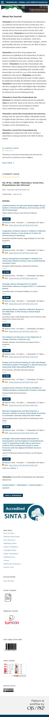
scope (24, 72)
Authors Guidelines (10, 547)
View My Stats (8, 581)
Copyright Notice (9, 550)
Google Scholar (8, 485)
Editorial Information (11, 536)
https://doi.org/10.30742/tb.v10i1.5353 (23, 465)
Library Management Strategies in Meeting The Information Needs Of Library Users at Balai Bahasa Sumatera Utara (23, 261)
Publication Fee (9, 557)
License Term (8, 567)
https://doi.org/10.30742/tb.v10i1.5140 (23, 433)
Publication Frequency (12, 564)
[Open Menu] (2, 2)
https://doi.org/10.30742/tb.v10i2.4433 (23, 357)
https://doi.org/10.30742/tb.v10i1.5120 (23, 304)
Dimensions (22, 485)
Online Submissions (10, 553)
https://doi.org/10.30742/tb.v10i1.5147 (23, 331)
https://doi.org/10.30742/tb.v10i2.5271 (23, 278)
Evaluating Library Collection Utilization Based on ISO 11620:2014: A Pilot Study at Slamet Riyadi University (23, 311)
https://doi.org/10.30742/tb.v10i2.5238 (23, 382)
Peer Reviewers (9, 540)
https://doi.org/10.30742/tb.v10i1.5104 (23, 405)
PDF (7, 219)
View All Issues (9, 468)
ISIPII (30, 133)
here (27, 125)
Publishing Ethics (9, 543)
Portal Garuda (35, 485)
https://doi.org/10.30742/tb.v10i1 (18, 190)
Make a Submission (13, 495)
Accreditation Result (10, 148)
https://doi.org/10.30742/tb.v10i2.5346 (23, 225)
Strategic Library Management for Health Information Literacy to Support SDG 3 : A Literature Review (24, 286)
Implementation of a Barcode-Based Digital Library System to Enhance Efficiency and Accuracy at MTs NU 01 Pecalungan (23, 208)
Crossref (5, 488)
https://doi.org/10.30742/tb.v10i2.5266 (23, 253)
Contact (6, 560)
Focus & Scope (8, 533)
